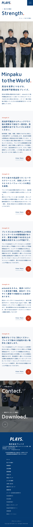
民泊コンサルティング (12, 505)
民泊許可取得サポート (12, 508)
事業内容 (9, 490)
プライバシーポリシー (16, 521)
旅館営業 (9, 511)
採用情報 (9, 471)
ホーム (20, 18)
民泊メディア (10, 478)
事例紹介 (9, 465)
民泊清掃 (9, 499)
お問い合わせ (10, 484)
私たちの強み (10, 462)
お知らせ (9, 475)
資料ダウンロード (11, 487)
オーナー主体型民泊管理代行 (14, 493)
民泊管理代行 (10, 496)
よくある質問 (10, 481)
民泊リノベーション (11, 514)
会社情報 (9, 468)
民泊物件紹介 (10, 502)
